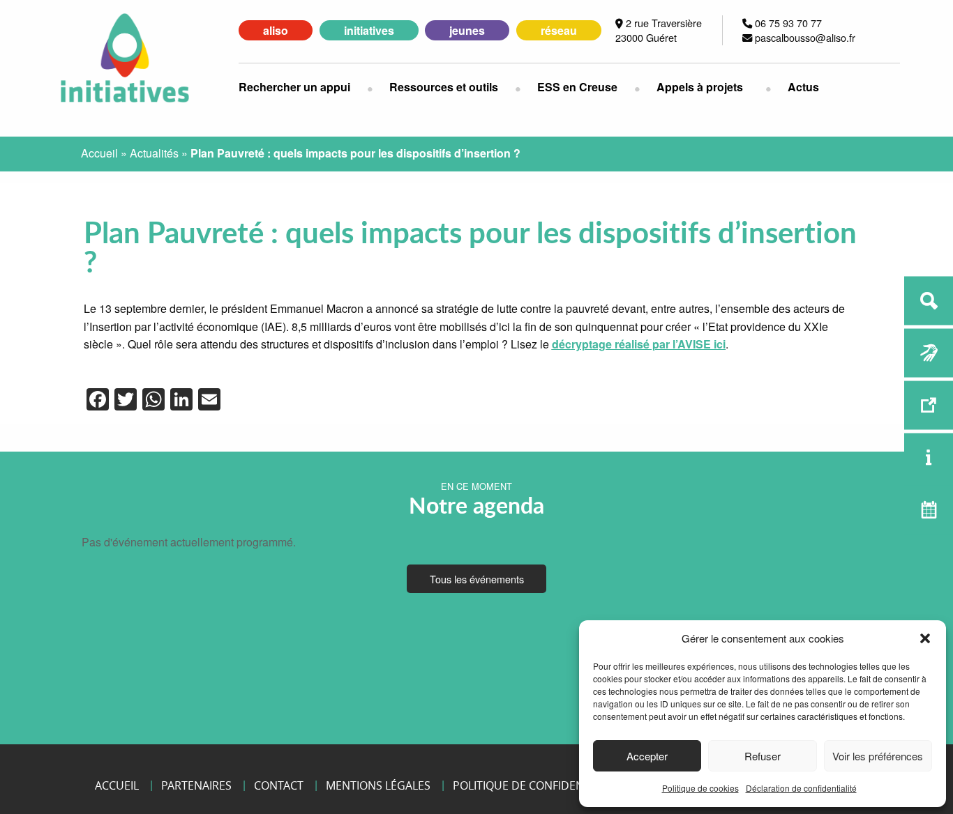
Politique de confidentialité (537, 785)
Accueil (99, 153)
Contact (278, 785)
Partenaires (196, 785)
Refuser (762, 755)
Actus (803, 87)
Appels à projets (699, 87)
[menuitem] (303, 87)
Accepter (647, 755)
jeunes (467, 30)
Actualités (154, 153)
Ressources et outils (443, 87)
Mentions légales (378, 785)
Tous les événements (477, 578)
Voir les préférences (877, 755)
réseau (559, 30)
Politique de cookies (700, 788)
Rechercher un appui (294, 87)
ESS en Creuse (577, 87)
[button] (925, 638)
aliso (275, 30)
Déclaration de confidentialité (801, 788)
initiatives (369, 30)
